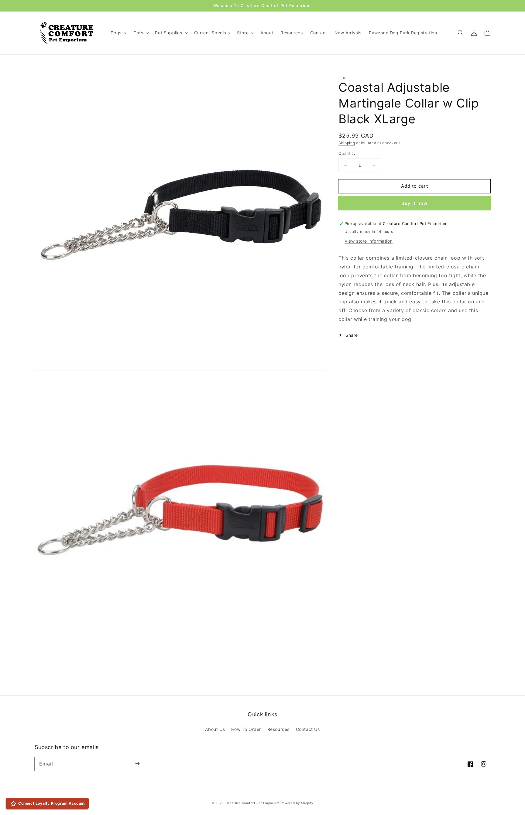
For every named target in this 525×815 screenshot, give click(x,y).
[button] (460, 32)
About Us (215, 729)
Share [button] (351, 335)
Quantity (346, 153)
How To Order (246, 729)
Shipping (346, 143)
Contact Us (308, 729)
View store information (369, 241)
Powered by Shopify (297, 803)
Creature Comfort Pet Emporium (252, 803)
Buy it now (414, 203)
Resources (278, 729)
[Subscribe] (137, 763)
